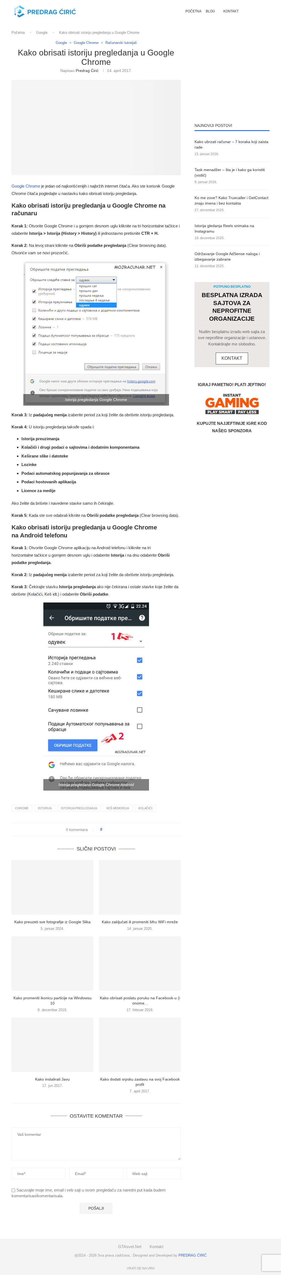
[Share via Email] (126, 829)
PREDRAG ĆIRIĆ (192, 1255)
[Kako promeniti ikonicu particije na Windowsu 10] (52, 963)
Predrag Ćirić (87, 70)
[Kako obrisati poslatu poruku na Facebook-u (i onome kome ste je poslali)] (140, 963)
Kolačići (145, 808)
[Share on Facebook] (111, 829)
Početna (193, 11)
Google (41, 32)
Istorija (45, 808)
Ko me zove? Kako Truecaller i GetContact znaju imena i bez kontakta (231, 200)
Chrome (22, 808)
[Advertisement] (232, 75)
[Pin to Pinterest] (121, 829)
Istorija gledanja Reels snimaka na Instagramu (224, 228)
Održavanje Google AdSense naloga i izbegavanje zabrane (227, 256)
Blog (210, 11)
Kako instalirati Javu (52, 1079)
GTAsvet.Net (129, 1246)
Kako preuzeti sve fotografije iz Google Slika (52, 922)
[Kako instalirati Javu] (52, 1044)
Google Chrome (26, 186)
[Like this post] (104, 829)
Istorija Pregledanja (79, 808)
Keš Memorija (117, 808)
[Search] (256, 11)
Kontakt (230, 11)
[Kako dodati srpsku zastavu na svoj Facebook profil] (140, 1044)
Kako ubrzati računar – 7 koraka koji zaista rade (231, 144)
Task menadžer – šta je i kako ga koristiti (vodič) (230, 172)
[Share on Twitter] (116, 829)
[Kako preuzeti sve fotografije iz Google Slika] (52, 887)
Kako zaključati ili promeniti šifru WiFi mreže (140, 922)
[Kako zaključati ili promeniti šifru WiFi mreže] (140, 887)
